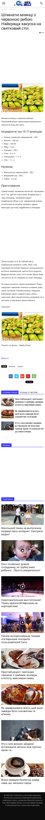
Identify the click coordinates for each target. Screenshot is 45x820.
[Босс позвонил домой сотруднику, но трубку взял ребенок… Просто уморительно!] (22, 550)
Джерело (5, 358)
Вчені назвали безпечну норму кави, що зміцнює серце (20, 781)
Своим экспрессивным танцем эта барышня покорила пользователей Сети (20, 639)
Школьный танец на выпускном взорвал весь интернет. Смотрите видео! (22, 531)
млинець (12, 366)
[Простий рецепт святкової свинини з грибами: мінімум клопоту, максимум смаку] (7, 402)
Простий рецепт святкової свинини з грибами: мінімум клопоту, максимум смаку (29, 402)
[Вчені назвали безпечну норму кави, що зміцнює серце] (22, 766)
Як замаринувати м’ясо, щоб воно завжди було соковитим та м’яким (27, 414)
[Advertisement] (22, 58)
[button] (41, 3)
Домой (3, 9)
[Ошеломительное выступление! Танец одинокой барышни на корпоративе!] (22, 586)
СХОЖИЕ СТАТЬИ (10, 393)
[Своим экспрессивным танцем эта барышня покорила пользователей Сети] (22, 622)
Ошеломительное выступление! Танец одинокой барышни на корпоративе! (21, 603)
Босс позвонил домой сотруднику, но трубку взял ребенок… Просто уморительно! (20, 567)
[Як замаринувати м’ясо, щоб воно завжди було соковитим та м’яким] (7, 414)
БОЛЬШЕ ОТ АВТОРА (29, 393)
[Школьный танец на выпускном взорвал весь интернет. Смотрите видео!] (22, 514)
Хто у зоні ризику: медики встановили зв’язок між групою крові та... (21, 747)
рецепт (20, 366)
